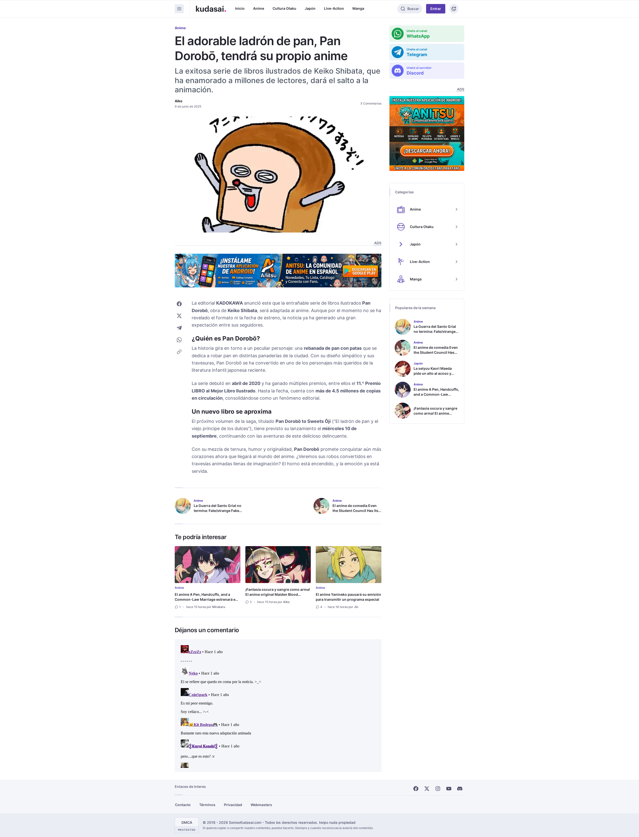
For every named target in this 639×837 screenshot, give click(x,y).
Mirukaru (218, 607)
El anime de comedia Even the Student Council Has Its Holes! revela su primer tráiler (355, 513)
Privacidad (233, 805)
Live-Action (334, 8)
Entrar (435, 8)
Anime (258, 8)
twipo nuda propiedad (337, 822)
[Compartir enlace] (179, 351)
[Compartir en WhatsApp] (179, 339)
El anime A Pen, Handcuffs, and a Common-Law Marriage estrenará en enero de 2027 (206, 599)
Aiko (178, 101)
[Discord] (459, 788)
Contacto (183, 805)
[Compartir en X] (179, 315)
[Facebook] (415, 788)
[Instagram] (437, 788)
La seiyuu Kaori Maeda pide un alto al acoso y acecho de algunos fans (434, 373)
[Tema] (453, 8)
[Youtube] (448, 788)
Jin (356, 607)
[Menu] (179, 8)
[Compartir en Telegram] (179, 327)
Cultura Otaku (284, 8)
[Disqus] (278, 705)
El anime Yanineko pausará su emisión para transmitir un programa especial (348, 596)
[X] (426, 788)
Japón (310, 8)
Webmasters (261, 805)
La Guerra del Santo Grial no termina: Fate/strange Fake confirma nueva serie (217, 510)
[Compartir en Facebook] (179, 303)
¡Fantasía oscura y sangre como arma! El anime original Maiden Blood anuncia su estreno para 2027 (277, 594)
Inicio (240, 8)
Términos (207, 805)
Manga (358, 8)
